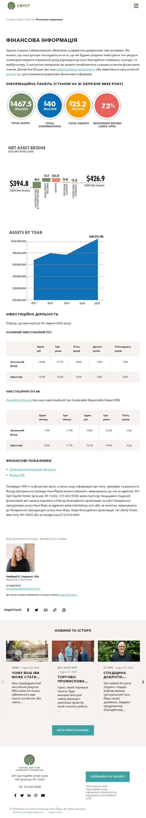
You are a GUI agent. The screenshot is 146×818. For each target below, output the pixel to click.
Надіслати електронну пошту (23, 588)
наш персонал (68, 594)
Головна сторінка (15, 19)
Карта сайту (55, 812)
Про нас (30, 19)
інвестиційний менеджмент (75, 69)
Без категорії (67, 667)
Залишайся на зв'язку (107, 776)
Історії (108, 667)
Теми (15, 667)
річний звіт (14, 74)
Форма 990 (17, 475)
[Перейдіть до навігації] (136, 5)
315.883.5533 (13, 585)
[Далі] (142, 682)
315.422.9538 (32, 787)
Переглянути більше (73, 730)
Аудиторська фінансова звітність (33, 469)
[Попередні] (3, 682)
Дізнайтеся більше (19, 400)
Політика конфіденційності (28, 812)
